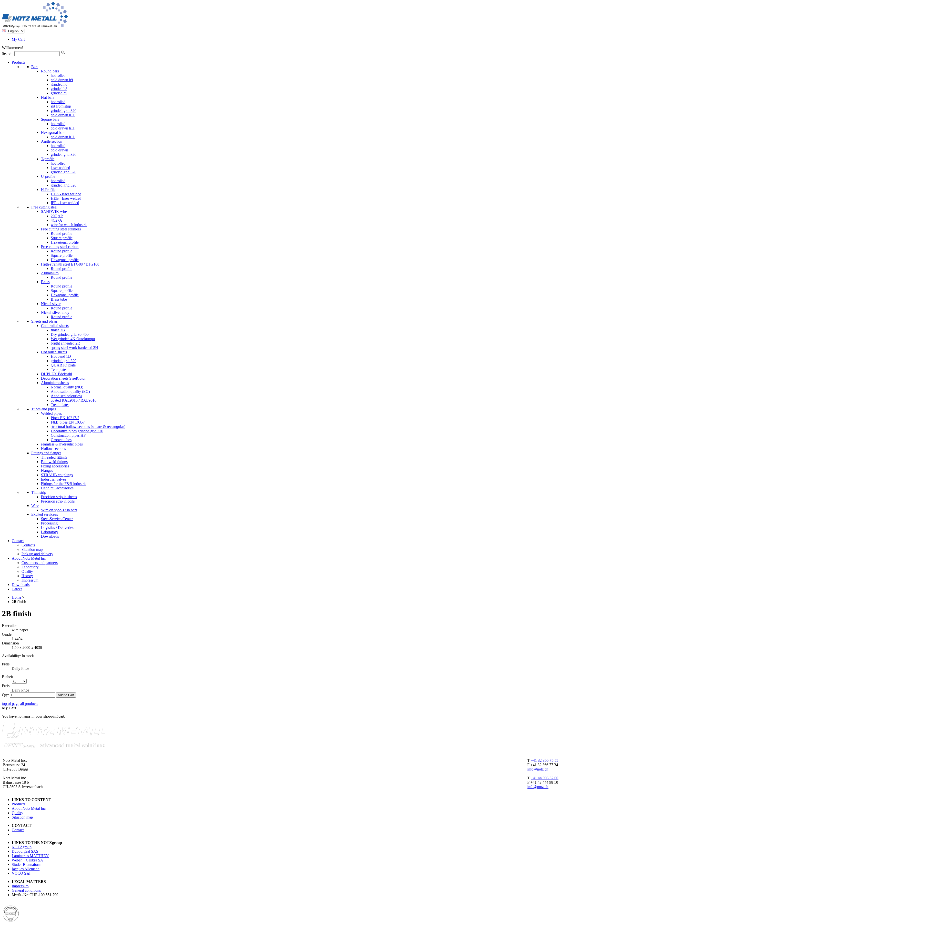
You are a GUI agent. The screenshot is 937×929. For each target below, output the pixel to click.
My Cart (18, 39)
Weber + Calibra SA (27, 860)
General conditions (26, 890)
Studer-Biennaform (26, 864)
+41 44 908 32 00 (544, 778)
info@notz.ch (537, 769)
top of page (10, 704)
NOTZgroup (21, 847)
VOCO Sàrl (21, 873)
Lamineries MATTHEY (30, 856)
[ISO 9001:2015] (11, 920)
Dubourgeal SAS (25, 851)
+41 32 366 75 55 (544, 760)
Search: (7, 53)
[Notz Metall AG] (53, 26)
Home (16, 597)
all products (29, 704)
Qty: (5, 695)
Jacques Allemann (26, 869)
